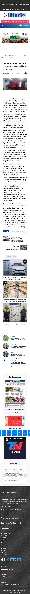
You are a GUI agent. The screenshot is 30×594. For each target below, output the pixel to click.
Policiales (23, 56)
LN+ (4, 433)
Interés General (5, 533)
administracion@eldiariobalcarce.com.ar (13, 518)
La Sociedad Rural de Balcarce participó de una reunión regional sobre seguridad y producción (17, 356)
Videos (3, 550)
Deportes (12, 336)
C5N (9, 433)
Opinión (3, 546)
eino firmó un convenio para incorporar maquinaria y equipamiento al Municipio (18, 347)
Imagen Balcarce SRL (7, 569)
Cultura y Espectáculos (7, 541)
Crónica (14, 433)
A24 (20, 433)
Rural (11, 352)
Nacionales (4, 554)
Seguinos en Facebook (9, 523)
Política (3, 539)
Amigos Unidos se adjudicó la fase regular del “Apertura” (18, 339)
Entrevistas (4, 548)
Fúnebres (3, 552)
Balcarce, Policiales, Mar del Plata (18, 231)
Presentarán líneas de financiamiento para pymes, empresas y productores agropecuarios (18, 364)
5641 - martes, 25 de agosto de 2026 (11, 584)
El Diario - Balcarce (9, 56)
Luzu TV (25, 433)
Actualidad (13, 344)
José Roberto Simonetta (8, 577)
